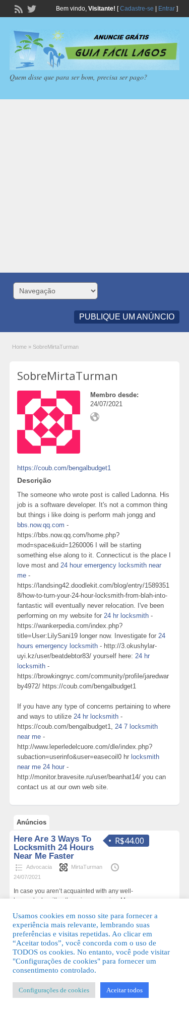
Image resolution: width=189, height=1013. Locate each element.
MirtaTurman (86, 867)
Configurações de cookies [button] (54, 990)
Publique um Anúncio (126, 316)
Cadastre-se (137, 8)
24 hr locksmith (126, 615)
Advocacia (39, 867)
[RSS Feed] (18, 8)
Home (19, 347)
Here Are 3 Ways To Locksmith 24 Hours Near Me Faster (54, 847)
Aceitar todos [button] (124, 990)
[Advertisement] (94, 186)
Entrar (166, 8)
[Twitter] (31, 8)
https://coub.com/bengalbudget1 (64, 468)
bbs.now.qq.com (41, 525)
